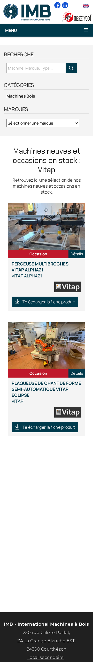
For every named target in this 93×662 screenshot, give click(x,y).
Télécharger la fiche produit (48, 302)
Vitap (46, 392)
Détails (77, 254)
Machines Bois (20, 96)
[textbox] (36, 68)
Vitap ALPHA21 (40, 270)
